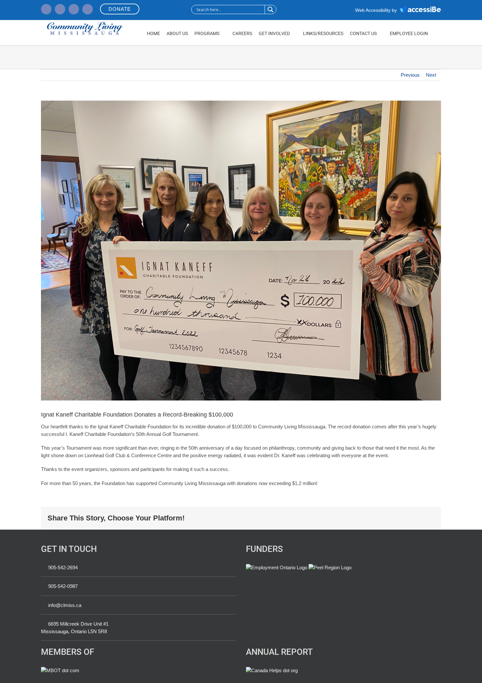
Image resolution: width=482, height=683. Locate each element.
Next (431, 75)
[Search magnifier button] (270, 9)
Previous (410, 75)
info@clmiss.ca (64, 605)
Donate (120, 9)
